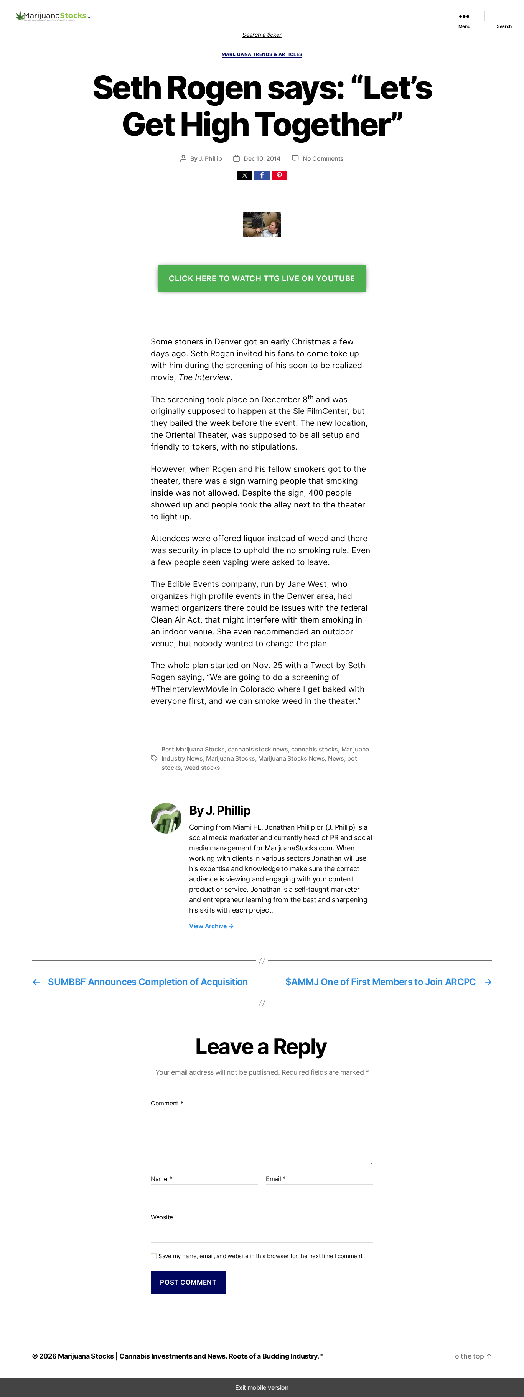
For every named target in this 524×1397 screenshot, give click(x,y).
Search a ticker (262, 34)
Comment (167, 1103)
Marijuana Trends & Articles (262, 54)
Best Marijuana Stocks (192, 749)
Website (162, 1217)
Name (161, 1179)
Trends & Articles (348, 16)
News (336, 758)
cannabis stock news (258, 749)
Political (314, 16)
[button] (244, 175)
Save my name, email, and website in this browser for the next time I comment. (261, 1256)
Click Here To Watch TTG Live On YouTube (262, 278)
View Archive (211, 926)
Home (135, 16)
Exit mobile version (262, 1387)
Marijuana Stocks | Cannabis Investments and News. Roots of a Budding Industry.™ (191, 1356)
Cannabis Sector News (401, 16)
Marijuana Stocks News (272, 16)
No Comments (323, 158)
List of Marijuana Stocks (175, 16)
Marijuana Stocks (230, 758)
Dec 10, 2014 (262, 158)
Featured (227, 16)
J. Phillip (210, 158)
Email (276, 1179)
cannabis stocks (314, 749)
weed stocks (202, 767)
